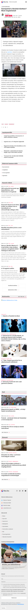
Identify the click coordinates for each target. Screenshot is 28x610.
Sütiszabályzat (20, 604)
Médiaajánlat (5, 523)
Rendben (3, 608)
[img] (4, 2)
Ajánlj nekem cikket (12, 289)
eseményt (9, 52)
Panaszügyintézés (6, 534)
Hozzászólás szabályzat (7, 529)
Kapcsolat (4, 518)
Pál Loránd (7, 14)
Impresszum (5, 521)
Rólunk (3, 516)
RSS (3, 531)
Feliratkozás (14, 597)
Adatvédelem (5, 526)
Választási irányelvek (6, 536)
